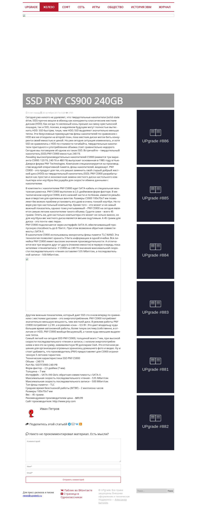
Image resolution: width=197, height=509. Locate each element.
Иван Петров (49, 409)
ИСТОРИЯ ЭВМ (141, 7)
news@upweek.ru (32, 495)
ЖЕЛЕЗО (49, 7)
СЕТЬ (81, 7)
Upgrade (31, 7)
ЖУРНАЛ (164, 7)
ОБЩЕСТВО (115, 7)
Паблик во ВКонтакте (78, 490)
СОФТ (66, 7)
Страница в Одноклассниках (71, 495)
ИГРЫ (96, 7)
